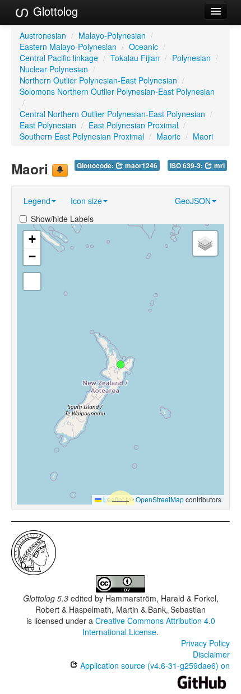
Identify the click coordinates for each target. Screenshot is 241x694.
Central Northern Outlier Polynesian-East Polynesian (112, 113)
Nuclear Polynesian (54, 69)
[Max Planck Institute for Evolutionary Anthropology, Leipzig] (33, 551)
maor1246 (140, 165)
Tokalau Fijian (135, 57)
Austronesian (43, 35)
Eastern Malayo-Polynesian (68, 46)
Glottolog (54, 11)
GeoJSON (193, 200)
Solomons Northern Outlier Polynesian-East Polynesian (117, 91)
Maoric (168, 136)
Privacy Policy (205, 643)
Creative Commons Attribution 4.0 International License (148, 626)
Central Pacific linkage (59, 57)
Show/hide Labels (62, 218)
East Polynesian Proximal (133, 125)
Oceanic (143, 46)
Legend (37, 200)
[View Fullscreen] (32, 281)
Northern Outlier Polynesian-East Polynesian (98, 80)
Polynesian (191, 57)
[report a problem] (60, 170)
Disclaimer (211, 654)
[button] (120, 364)
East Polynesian (48, 125)
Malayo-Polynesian (112, 35)
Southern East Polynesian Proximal (82, 136)
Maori (203, 136)
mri (218, 165)
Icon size (86, 200)
